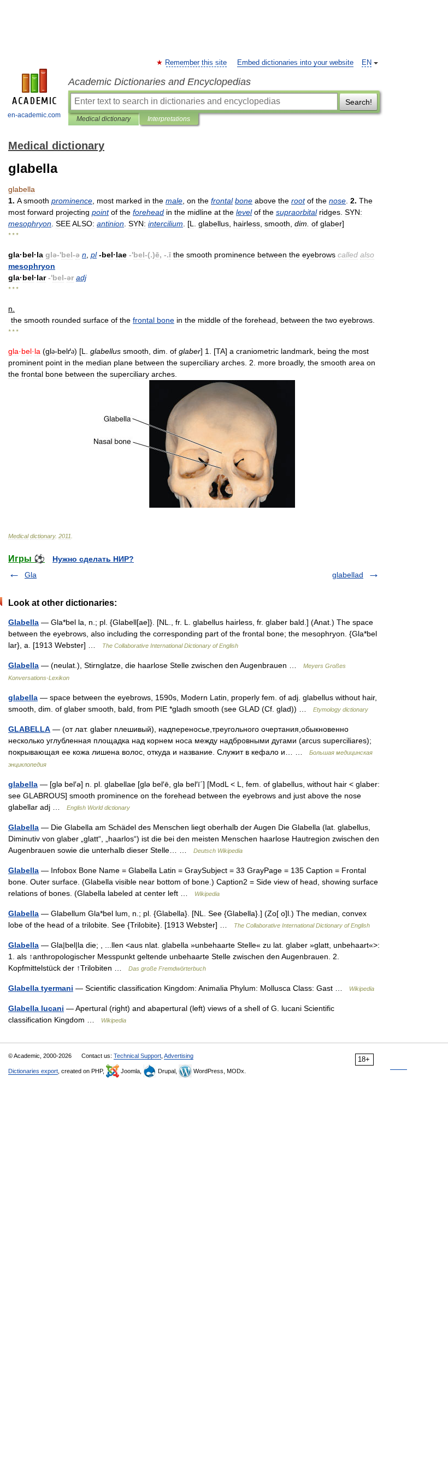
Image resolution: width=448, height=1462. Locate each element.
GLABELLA (29, 729)
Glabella (23, 622)
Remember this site (196, 63)
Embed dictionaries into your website (295, 63)
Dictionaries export (33, 1071)
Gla (31, 574)
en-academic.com (34, 115)
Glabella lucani (36, 1008)
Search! (358, 102)
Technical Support (137, 1055)
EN (367, 63)
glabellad (347, 574)
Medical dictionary (103, 119)
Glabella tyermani (40, 988)
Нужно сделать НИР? (93, 559)
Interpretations (169, 119)
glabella (23, 697)
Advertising (178, 1055)
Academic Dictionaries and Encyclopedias (159, 81)
